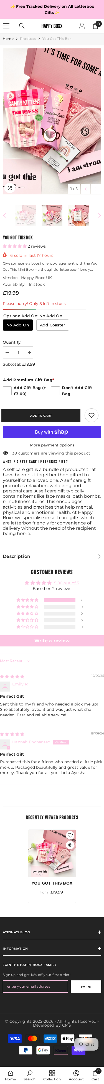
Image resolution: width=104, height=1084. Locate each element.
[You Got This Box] (52, 853)
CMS (66, 1025)
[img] (12, 676)
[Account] (82, 26)
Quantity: (12, 342)
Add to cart (42, 416)
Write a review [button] (52, 640)
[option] (52, 9)
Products (28, 38)
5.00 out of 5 (66, 582)
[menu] (6, 26)
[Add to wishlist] (70, 835)
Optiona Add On (32, 315)
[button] (85, 189)
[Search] (22, 26)
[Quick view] (70, 845)
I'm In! (86, 986)
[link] (91, 415)
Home (8, 38)
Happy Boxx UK (36, 277)
